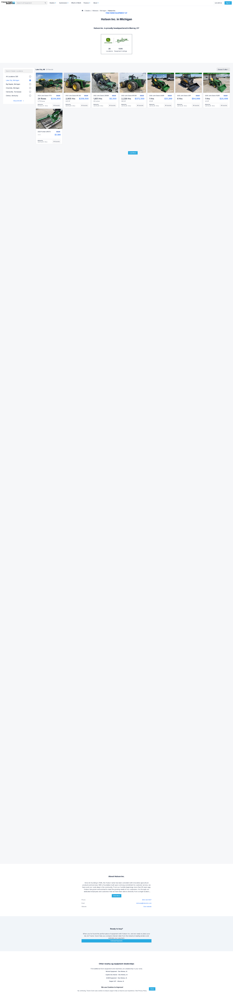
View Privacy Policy (141, 990)
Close (152, 989)
